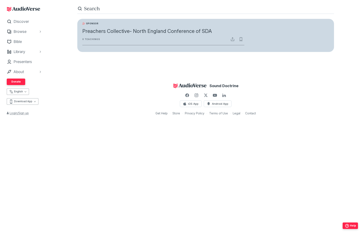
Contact (250, 113)
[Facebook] (187, 95)
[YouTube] (215, 95)
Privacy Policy (194, 113)
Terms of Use (218, 113)
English (18, 91)
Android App (220, 103)
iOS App (193, 103)
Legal (236, 113)
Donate (16, 81)
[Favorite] (241, 39)
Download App (23, 101)
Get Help (161, 113)
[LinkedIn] (224, 95)
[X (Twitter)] (206, 95)
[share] (232, 39)
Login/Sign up (19, 113)
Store (176, 113)
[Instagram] (196, 95)
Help (353, 225)
